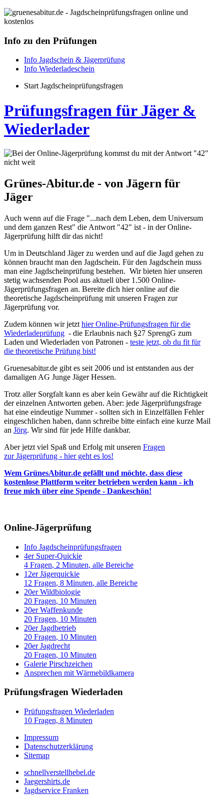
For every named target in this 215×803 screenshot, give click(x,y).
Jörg (20, 430)
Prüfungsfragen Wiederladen (69, 716)
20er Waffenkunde (60, 614)
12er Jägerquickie (81, 578)
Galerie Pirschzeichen (58, 664)
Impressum (41, 737)
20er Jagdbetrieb (60, 632)
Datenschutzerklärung (58, 746)
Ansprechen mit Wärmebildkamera (79, 673)
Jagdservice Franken (56, 790)
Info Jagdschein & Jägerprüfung (74, 59)
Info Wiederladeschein (59, 68)
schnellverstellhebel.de (59, 772)
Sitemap (37, 755)
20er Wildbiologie (60, 596)
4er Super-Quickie (79, 560)
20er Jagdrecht (60, 650)
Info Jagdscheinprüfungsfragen (73, 547)
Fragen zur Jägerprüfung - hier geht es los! (84, 451)
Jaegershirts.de (47, 781)
